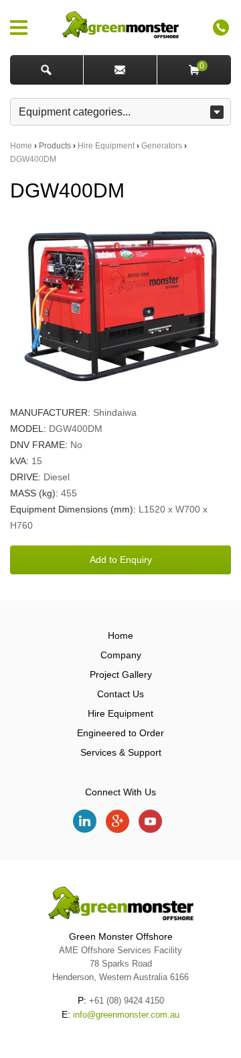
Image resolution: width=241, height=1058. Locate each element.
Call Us (221, 27)
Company (120, 655)
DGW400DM (33, 159)
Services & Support (120, 752)
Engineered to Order (120, 733)
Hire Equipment (106, 145)
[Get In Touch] (120, 70)
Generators (161, 145)
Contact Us (120, 694)
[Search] (47, 70)
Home (21, 145)
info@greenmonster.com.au (126, 1015)
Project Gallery (121, 674)
